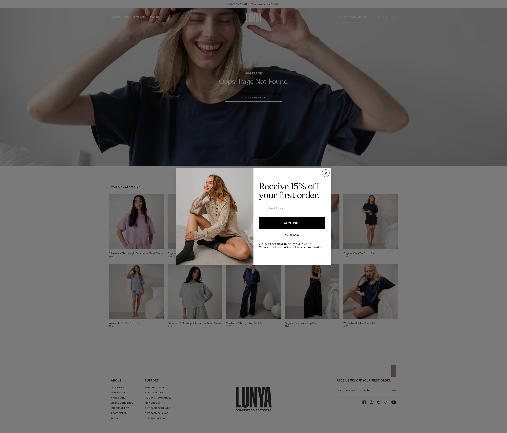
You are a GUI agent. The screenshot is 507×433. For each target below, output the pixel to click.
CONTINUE (292, 223)
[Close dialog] (326, 173)
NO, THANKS (292, 235)
